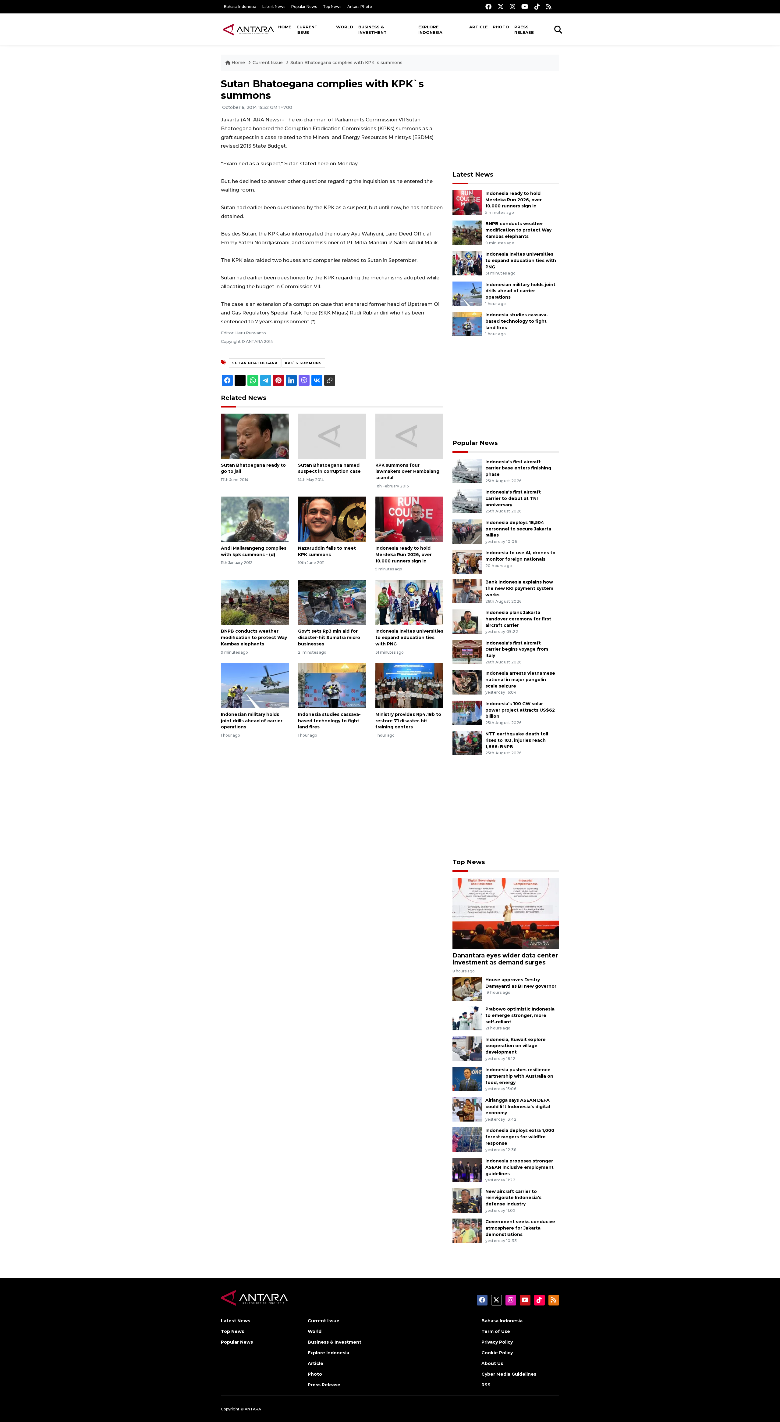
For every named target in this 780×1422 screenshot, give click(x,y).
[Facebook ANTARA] (488, 6)
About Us (492, 1363)
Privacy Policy (497, 1342)
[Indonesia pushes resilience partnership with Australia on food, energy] (467, 1078)
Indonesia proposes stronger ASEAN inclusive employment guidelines (519, 1167)
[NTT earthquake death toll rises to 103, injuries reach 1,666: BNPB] (467, 743)
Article (478, 26)
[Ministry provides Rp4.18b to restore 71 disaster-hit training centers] (409, 685)
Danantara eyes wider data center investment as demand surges (505, 959)
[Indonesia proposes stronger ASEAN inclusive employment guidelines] (467, 1169)
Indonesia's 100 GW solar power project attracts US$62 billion (520, 710)
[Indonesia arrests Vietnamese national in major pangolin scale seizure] (467, 682)
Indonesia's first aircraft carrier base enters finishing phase (518, 468)
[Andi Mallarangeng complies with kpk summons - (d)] (255, 519)
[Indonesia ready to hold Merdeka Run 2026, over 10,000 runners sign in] (409, 519)
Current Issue (306, 29)
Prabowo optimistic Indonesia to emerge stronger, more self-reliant (520, 1015)
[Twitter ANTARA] (501, 6)
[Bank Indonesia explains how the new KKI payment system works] (467, 591)
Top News (332, 6)
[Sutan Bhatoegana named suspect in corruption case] (332, 436)
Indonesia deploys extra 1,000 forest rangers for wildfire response (519, 1137)
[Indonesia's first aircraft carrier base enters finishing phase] (467, 470)
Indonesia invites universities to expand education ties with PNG (409, 637)
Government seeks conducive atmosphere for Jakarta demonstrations (520, 1228)
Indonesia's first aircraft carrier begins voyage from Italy (516, 649)
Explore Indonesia (430, 29)
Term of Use (495, 1331)
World (344, 26)
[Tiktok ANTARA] (537, 6)
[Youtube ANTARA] (524, 6)
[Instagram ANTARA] (512, 6)
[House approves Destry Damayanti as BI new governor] (467, 988)
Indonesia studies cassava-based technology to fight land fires (329, 721)
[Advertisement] (505, 120)
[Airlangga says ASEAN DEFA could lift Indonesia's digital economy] (467, 1109)
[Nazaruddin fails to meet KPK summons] (332, 519)
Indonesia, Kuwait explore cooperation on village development (515, 1046)
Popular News (304, 6)
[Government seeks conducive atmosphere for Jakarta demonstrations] (467, 1230)
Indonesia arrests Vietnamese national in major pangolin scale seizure (520, 679)
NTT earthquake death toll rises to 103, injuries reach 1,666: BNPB (516, 740)
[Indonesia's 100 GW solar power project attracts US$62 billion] (467, 712)
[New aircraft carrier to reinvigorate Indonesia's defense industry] (467, 1200)
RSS (486, 1385)
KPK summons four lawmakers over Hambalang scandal (407, 471)
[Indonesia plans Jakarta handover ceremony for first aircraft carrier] (467, 621)
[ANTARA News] (248, 29)
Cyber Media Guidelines (508, 1374)
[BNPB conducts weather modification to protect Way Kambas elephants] (255, 602)
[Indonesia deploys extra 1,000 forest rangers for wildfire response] (467, 1139)
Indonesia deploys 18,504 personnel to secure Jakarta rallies (518, 529)
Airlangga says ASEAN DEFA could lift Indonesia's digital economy (517, 1106)
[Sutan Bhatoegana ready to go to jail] (255, 436)
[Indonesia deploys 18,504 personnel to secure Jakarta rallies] (467, 531)
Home (284, 26)
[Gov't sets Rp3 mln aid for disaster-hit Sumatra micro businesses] (332, 602)
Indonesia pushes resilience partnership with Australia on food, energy (519, 1076)
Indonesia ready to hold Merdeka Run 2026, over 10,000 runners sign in (403, 554)
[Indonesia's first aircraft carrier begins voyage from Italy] (467, 652)
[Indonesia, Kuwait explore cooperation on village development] (467, 1048)
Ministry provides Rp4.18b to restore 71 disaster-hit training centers (408, 721)
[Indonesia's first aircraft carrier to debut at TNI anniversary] (467, 501)
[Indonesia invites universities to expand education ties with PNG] (409, 602)
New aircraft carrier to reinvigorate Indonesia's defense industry (513, 1198)
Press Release (524, 29)
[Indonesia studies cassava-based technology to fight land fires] (332, 685)
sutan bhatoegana (255, 363)
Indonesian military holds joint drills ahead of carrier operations (251, 721)
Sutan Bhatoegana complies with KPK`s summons (346, 62)
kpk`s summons (303, 363)
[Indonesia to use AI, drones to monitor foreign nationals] (467, 562)
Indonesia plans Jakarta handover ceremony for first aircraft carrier (518, 619)
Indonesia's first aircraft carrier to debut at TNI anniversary (513, 498)
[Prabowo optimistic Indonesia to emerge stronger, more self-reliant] (467, 1018)
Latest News (273, 6)
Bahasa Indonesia (240, 6)
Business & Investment (372, 29)
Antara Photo (359, 6)
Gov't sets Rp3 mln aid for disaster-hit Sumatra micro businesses (329, 637)
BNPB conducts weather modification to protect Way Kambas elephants (254, 637)
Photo (501, 26)
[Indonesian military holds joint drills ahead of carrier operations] (255, 685)
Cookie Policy (497, 1353)
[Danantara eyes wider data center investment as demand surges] (505, 913)
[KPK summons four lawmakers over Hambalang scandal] (409, 436)
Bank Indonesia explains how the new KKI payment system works (519, 588)
